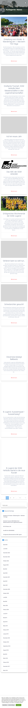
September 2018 (6, 646)
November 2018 (6, 637)
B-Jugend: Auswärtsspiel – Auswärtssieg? (14, 413)
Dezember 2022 (6, 552)
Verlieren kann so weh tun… (14, 261)
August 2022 (6, 564)
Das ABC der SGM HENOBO (14, 173)
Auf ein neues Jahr (14, 136)
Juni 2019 (5, 613)
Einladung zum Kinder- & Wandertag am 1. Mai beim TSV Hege (14, 41)
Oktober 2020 (6, 593)
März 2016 (5, 670)
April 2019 (5, 621)
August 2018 (6, 650)
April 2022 (5, 573)
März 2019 (5, 625)
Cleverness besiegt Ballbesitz (14, 358)
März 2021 (5, 585)
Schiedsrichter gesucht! (14, 304)
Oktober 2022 (6, 560)
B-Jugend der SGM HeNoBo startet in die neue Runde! (14, 470)
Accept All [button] (19, 705)
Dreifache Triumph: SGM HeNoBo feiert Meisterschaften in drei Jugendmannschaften (14, 89)
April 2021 (5, 581)
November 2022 (6, 556)
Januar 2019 (5, 633)
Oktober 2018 (6, 642)
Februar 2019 (6, 629)
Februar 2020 (6, 609)
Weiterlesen (14, 61)
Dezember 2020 (6, 589)
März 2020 (5, 605)
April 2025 (5, 544)
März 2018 (5, 658)
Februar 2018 (6, 662)
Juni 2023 (5, 548)
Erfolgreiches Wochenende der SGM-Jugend (14, 215)
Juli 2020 (5, 597)
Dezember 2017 (6, 666)
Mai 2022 (5, 569)
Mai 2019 (5, 617)
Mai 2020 (5, 601)
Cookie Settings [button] (11, 705)
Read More (5, 705)
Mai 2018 (5, 654)
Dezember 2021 (6, 577)
